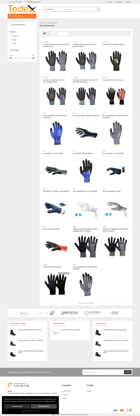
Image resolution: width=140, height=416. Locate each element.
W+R (15, 43)
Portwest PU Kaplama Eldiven (114, 44)
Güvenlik (65, 395)
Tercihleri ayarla (17, 406)
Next (129, 313)
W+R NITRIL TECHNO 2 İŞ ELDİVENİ (56, 191)
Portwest (16, 36)
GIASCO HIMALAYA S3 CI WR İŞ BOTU (29, 330)
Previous (10, 313)
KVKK (64, 398)
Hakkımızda (119, 2)
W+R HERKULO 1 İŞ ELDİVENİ (113, 153)
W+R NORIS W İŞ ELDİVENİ (82, 153)
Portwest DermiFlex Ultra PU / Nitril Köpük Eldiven (54, 81)
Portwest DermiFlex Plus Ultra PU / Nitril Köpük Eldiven (86, 81)
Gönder (127, 372)
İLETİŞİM (90, 385)
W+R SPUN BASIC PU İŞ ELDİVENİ (85, 191)
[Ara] (98, 9)
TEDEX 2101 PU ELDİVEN (52, 267)
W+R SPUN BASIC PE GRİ (111, 191)
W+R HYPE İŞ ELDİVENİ (51, 229)
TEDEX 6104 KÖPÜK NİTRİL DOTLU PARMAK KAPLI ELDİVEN (85, 230)
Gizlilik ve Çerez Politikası (31, 411)
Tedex (15, 40)
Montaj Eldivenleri (18, 25)
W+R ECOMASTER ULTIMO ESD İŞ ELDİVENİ (85, 268)
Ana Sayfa (109, 2)
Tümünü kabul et (44, 406)
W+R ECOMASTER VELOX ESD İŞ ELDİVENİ (54, 117)
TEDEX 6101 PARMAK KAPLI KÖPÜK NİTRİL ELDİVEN (115, 230)
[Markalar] (25, 313)
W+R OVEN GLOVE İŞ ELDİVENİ (70, 330)
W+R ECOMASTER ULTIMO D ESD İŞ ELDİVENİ (115, 117)
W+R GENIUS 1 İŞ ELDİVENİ (53, 153)
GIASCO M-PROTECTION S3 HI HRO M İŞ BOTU (30, 351)
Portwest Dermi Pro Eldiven (113, 80)
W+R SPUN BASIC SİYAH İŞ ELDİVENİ (86, 116)
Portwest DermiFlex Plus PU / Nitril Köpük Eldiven (56, 45)
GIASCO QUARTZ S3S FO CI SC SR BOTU (30, 340)
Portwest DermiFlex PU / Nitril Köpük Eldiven (84, 45)
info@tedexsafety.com (33, 2)
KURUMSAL (66, 385)
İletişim (128, 2)
